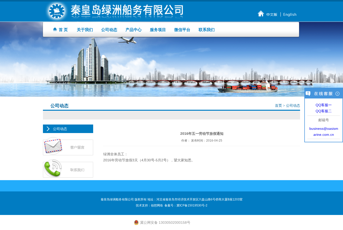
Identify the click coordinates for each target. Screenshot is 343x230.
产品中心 (134, 30)
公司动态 (109, 30)
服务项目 (158, 30)
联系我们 (207, 30)
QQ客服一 (324, 105)
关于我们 (85, 30)
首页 (279, 105)
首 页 (62, 30)
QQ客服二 (324, 111)
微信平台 (182, 30)
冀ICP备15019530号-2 (192, 205)
